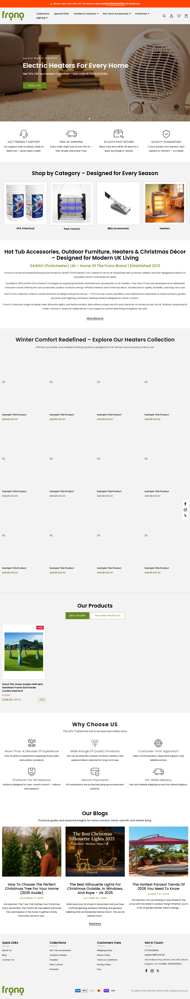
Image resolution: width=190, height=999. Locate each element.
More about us (95, 318)
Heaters (118, 228)
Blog (4, 955)
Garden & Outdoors (85, 13)
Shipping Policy (104, 950)
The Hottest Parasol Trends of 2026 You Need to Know (158, 886)
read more (95, 924)
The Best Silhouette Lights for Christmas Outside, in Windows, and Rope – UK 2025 (95, 888)
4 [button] (99, 119)
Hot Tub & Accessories (115, 13)
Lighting (40, 17)
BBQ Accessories (71, 228)
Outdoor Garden (58, 955)
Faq (99, 969)
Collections (42, 13)
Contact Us (8, 959)
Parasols (54, 969)
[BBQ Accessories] (71, 203)
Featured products (108, 615)
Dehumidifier (164, 228)
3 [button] (96, 119)
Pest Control (25, 229)
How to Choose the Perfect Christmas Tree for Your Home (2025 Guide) (32, 888)
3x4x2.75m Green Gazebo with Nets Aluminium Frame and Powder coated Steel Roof (22, 687)
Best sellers (77, 615)
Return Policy (103, 955)
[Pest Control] (25, 203)
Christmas (141, 13)
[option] (95, 72)
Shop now (35, 85)
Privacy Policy (104, 964)
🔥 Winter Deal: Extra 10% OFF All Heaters (72, 3)
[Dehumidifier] (164, 203)
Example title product (14, 414)
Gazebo (54, 959)
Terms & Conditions (107, 959)
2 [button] (92, 119)
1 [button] (89, 119)
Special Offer (61, 13)
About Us (7, 950)
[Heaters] (118, 203)
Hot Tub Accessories (60, 950)
